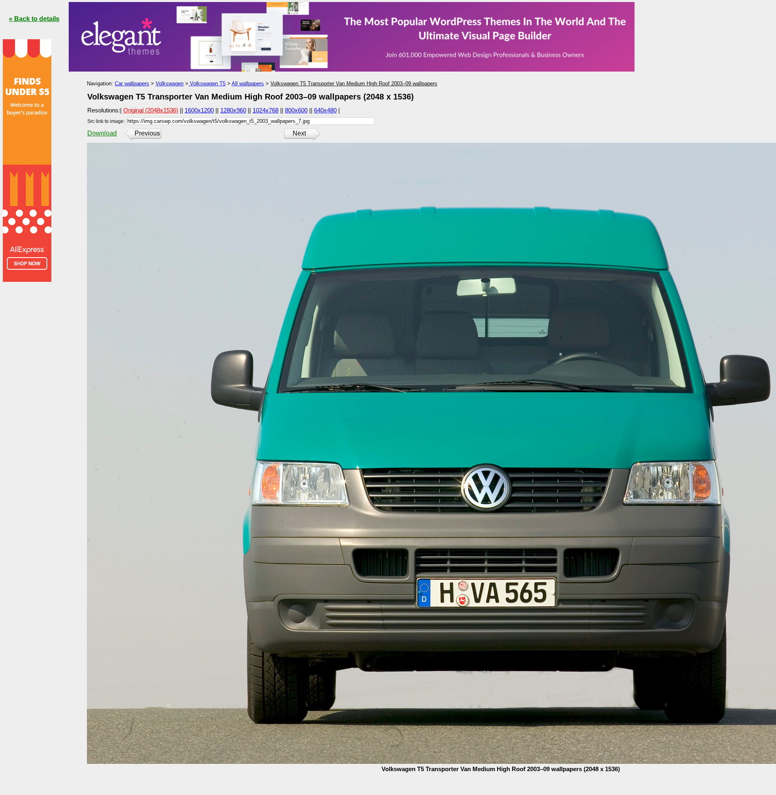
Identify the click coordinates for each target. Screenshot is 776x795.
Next (299, 133)
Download (102, 133)
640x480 (325, 110)
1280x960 (233, 110)
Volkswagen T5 (207, 83)
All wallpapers (248, 83)
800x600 (296, 110)
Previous (147, 133)
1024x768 (265, 110)
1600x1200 (199, 110)
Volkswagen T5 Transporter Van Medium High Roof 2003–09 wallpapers (353, 83)
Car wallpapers (132, 83)
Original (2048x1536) (150, 110)
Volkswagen (169, 83)
